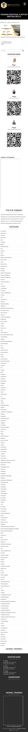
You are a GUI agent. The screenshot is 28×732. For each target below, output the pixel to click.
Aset (2, 248)
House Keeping (4, 343)
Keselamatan (3, 381)
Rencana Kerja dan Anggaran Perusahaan (10, 528)
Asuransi (2, 250)
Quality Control (4, 522)
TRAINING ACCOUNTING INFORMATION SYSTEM (13, 216)
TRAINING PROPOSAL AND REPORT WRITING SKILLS (6, 43)
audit (2, 253)
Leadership (3, 398)
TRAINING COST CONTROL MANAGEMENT (11, 221)
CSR (1, 297)
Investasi (3, 365)
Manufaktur (3, 420)
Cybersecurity (4, 299)
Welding (2, 634)
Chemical (3, 279)
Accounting (3, 231)
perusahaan (3, 497)
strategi (2, 564)
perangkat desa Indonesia (6, 480)
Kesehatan (3, 378)
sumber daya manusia (5, 566)
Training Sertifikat (5, 605)
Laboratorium (4, 394)
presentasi (3, 506)
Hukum (2, 347)
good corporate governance (7, 334)
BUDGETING (4, 264)
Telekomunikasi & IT (5, 586)
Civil (2, 284)
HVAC (2, 354)
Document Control (5, 310)
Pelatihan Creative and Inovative (8, 460)
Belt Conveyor (4, 259)
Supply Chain (3, 568)
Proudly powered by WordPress (9, 728)
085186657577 (12, 667)
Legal (2, 400)
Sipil (1, 548)
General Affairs (4, 332)
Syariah (2, 572)
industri (2, 356)
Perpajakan (3, 491)
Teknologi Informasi (5, 581)
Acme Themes (16, 730)
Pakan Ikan (3, 456)
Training (2, 592)
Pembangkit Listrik (5, 467)
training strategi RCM (5, 610)
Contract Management (6, 292)
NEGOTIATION (4, 440)
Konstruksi (3, 389)
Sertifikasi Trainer (5, 546)
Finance (2, 325)
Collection (3, 290)
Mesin (2, 431)
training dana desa (5, 597)
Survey (2, 570)
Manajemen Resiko (5, 418)
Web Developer (4, 632)
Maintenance (3, 409)
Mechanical (3, 429)
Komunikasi (3, 387)
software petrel (4, 557)
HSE (2, 345)
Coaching (3, 286)
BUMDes (3, 270)
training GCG (4, 599)
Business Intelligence (5, 275)
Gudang (2, 339)
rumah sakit (3, 535)
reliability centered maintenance (8, 526)
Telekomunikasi (4, 583)
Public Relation (4, 517)
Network (3, 442)
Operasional (3, 447)
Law (1, 396)
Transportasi (3, 619)
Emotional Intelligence (6, 317)
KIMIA (2, 385)
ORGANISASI (4, 449)
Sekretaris (3, 542)
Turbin (2, 623)
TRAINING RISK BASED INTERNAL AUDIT (11, 223)
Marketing (3, 425)
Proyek (2, 515)
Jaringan (2, 370)
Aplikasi (2, 244)
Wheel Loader (4, 641)
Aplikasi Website (4, 246)
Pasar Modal (3, 458)
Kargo (2, 372)
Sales (2, 537)
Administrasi (3, 233)
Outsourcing (3, 451)
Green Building (4, 336)
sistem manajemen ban (6, 550)
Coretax (2, 295)
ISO (1, 367)
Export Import (4, 321)
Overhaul (3, 453)
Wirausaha (3, 643)
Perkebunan (3, 486)
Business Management (6, 277)
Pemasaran (3, 464)
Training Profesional (5, 603)
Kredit (2, 392)
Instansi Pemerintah (5, 361)
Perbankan (3, 484)
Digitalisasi (3, 306)
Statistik (2, 561)
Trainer (2, 590)
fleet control (3, 328)
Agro (2, 239)
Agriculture (3, 237)
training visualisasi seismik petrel (8, 616)
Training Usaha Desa (5, 614)
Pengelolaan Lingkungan (6, 475)
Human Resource (4, 352)
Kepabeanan (3, 376)
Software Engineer (5, 555)
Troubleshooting (4, 621)
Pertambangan (4, 493)
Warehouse (3, 630)
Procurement (3, 508)
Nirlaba (2, 445)
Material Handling (5, 427)
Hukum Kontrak (4, 350)
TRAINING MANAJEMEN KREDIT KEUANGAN (12, 214)
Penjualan (3, 478)
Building (2, 268)
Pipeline (2, 502)
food (2, 330)
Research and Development (7, 530)
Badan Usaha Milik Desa (6, 257)
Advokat (2, 235)
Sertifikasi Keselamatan (6, 544)
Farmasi (2, 323)
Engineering (3, 319)
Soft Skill (3, 553)
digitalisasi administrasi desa (7, 308)
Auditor (2, 255)
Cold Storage (3, 288)
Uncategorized (4, 627)
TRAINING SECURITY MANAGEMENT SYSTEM (12, 219)
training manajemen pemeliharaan (8, 601)
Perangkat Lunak (4, 482)
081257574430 (12, 662)
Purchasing (3, 519)
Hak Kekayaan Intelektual (6, 341)
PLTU (2, 504)
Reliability (3, 524)
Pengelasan (3, 473)
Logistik (2, 407)
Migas (2, 433)
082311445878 (12, 672)
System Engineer (4, 575)
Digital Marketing (5, 303)
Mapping (3, 422)
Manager (3, 414)
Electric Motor (4, 312)
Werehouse (3, 636)
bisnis (2, 261)
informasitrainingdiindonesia (14, 22)
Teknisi (2, 579)
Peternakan (3, 500)
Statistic (2, 559)
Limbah (2, 403)
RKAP (2, 533)
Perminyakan (3, 489)
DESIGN (2, 301)
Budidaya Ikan (4, 266)
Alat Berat (3, 242)
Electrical (3, 314)
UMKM (2, 625)
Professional (3, 511)
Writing (2, 645)
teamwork (3, 577)
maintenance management (6, 411)
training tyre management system (8, 612)
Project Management (5, 513)
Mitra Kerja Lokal (4, 436)
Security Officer (4, 539)
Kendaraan (3, 374)
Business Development (6, 273)
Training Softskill (4, 608)
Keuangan (3, 383)
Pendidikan (3, 471)
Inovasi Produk (4, 359)
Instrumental (3, 363)
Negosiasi (3, 438)
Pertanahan (3, 495)
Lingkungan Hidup (5, 405)
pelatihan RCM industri (6, 462)
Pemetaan (3, 469)
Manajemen (3, 416)
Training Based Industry (6, 594)
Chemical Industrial (5, 281)
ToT (1, 588)
